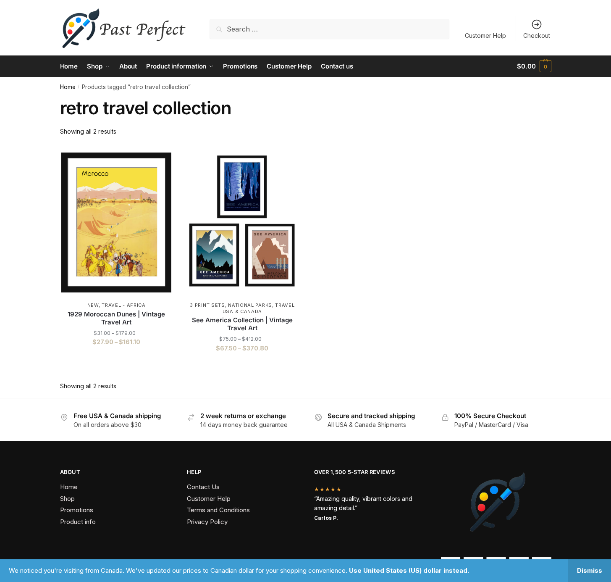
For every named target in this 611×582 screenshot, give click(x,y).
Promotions (76, 510)
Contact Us (203, 487)
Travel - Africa (124, 305)
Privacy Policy (207, 522)
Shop (67, 499)
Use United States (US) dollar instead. (409, 570)
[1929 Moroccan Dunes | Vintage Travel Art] (116, 222)
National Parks (250, 305)
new (93, 305)
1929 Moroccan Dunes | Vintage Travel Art (116, 318)
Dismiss (589, 570)
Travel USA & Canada (259, 308)
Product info (78, 522)
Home (68, 87)
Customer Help (485, 35)
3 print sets (207, 305)
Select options (116, 365)
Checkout (536, 35)
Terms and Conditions (218, 510)
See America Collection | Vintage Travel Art (242, 324)
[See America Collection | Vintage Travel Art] (242, 222)
